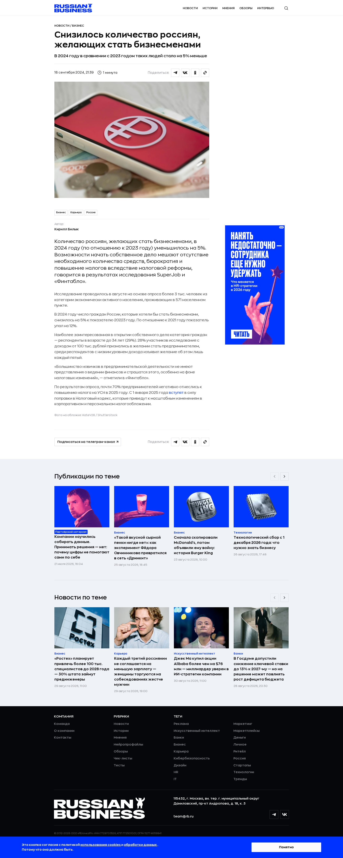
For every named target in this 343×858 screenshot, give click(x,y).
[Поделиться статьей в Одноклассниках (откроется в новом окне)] (195, 73)
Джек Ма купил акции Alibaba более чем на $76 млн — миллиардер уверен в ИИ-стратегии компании (201, 666)
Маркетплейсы (246, 730)
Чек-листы (123, 758)
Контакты (62, 737)
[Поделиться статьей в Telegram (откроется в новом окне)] (175, 73)
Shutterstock (107, 415)
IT (175, 779)
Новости (190, 8)
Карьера (76, 212)
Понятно (286, 847)
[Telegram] (274, 814)
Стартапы (242, 765)
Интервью (265, 8)
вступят (176, 392)
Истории (210, 8)
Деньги (239, 737)
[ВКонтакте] (284, 814)
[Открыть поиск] (286, 8)
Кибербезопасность (192, 758)
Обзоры (245, 8)
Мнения (228, 8)
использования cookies (100, 844)
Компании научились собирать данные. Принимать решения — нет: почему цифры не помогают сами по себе (81, 547)
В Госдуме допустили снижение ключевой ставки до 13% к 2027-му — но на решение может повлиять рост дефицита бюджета (261, 669)
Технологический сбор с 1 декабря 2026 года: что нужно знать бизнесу (259, 543)
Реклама (181, 723)
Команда (62, 723)
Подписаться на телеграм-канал (86, 442)
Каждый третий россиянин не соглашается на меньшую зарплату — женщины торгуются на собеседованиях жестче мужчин (140, 671)
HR (176, 772)
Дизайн (180, 765)
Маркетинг (242, 723)
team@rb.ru (183, 816)
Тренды (240, 779)
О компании (64, 730)
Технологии (243, 772)
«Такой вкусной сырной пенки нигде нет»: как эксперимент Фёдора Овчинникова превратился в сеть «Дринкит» (140, 548)
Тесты (119, 765)
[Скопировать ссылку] (205, 73)
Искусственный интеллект (197, 730)
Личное (240, 744)
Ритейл (239, 751)
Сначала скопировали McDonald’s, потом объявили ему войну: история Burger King (196, 545)
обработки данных (140, 844)
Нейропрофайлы (128, 744)
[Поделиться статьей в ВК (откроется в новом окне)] (185, 73)
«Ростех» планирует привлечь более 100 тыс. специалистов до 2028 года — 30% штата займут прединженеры (81, 669)
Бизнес (78, 25)
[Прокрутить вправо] (284, 476)
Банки (179, 737)
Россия (90, 212)
